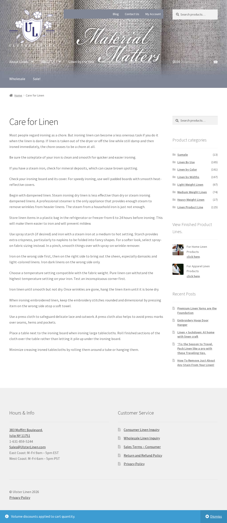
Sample (182, 155)
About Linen (18, 61)
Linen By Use (186, 162)
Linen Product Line (190, 207)
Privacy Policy (134, 464)
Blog (116, 14)
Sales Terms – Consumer (142, 446)
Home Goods (111, 61)
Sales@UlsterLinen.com (27, 447)
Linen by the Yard (81, 61)
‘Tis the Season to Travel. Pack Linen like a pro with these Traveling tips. (195, 348)
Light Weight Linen (190, 185)
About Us (48, 61)
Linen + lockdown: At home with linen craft (195, 334)
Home (18, 95)
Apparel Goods (140, 61)
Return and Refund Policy (143, 455)
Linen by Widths (188, 177)
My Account (153, 14)
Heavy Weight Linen (190, 200)
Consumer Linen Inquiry (141, 429)
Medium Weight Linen (192, 192)
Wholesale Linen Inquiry (142, 438)
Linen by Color (187, 169)
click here (193, 257)
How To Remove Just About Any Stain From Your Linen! (196, 362)
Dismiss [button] (216, 516)
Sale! (36, 79)
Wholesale (17, 79)
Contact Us (132, 14)
